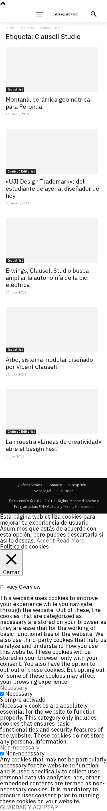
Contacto (54, 485)
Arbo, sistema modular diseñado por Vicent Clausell (49, 363)
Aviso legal (42, 490)
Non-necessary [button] (19, 747)
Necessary (19, 693)
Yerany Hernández (78, 506)
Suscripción (77, 485)
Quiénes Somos (29, 485)
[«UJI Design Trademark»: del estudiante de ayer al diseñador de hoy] (53, 151)
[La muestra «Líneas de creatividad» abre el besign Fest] (53, 411)
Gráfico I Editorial (21, 171)
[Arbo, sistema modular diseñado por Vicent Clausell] (53, 329)
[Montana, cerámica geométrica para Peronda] (53, 69)
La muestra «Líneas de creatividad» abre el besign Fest (53, 445)
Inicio (10, 28)
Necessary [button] (13, 687)
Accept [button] (46, 540)
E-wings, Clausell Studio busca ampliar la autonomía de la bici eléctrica (47, 277)
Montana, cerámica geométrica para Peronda (48, 102)
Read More (70, 540)
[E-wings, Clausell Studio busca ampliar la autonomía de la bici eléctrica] (53, 240)
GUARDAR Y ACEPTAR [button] (29, 807)
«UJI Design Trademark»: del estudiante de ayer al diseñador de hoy (52, 188)
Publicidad (65, 490)
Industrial (15, 89)
